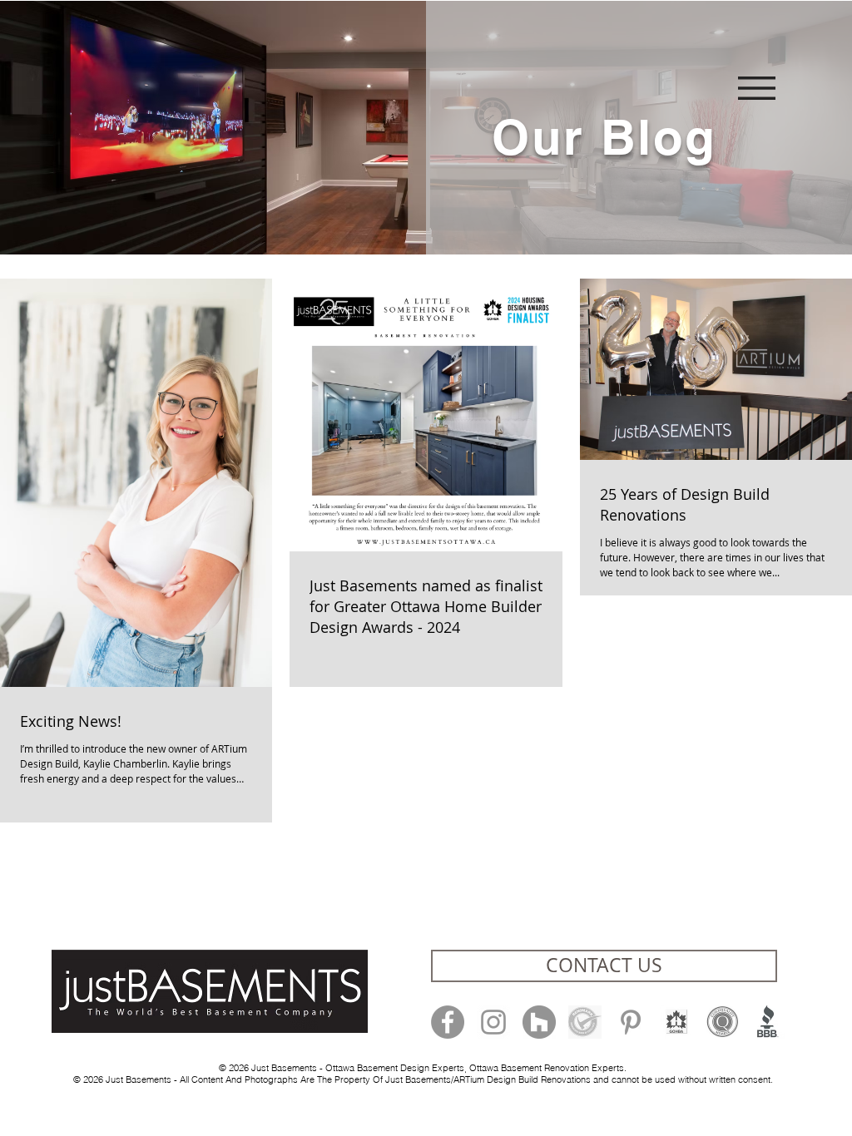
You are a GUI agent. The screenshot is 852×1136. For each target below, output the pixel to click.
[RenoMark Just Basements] (585, 1022)
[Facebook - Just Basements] (447, 1022)
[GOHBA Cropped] (676, 1022)
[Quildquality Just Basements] (722, 1022)
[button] (756, 88)
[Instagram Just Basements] (493, 1022)
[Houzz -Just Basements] (539, 1022)
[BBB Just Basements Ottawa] (768, 1022)
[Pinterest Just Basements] (630, 1022)
